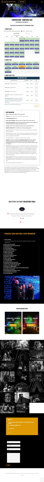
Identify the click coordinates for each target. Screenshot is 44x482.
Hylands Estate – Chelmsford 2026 (13, 322)
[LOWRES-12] (7, 402)
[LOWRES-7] (22, 402)
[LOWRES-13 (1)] (7, 413)
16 (17, 47)
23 (17, 51)
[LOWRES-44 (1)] (22, 413)
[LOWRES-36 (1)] (22, 371)
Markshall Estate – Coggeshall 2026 (30, 322)
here (22, 162)
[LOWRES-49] (7, 371)
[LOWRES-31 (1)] (36, 371)
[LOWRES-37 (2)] (36, 402)
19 (32, 47)
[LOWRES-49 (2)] (36, 392)
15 (12, 47)
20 (37, 47)
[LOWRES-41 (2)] (22, 392)
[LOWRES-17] (36, 350)
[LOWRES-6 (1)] (36, 381)
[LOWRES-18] (22, 381)
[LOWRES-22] (7, 392)
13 (37, 43)
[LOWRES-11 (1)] (22, 350)
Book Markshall (31, 325)
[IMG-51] (7, 381)
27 (37, 51)
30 (17, 55)
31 (22, 55)
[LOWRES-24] (7, 360)
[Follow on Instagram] (10, 432)
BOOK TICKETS (22, 1)
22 (12, 51)
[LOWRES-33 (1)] (22, 360)
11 (27, 43)
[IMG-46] (36, 360)
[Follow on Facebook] (8, 432)
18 (27, 47)
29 (12, 55)
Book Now (36, 106)
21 (7, 51)
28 (7, 55)
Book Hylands (13, 325)
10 (22, 43)
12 (32, 43)
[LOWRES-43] (7, 350)
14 (7, 47)
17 (22, 47)
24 (22, 51)
